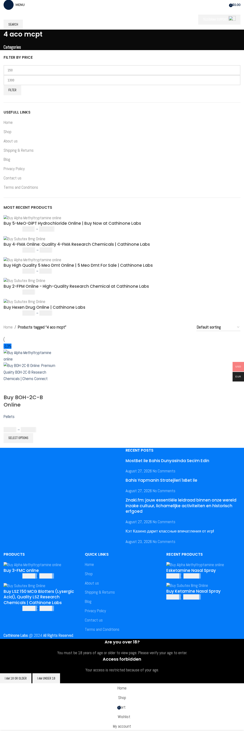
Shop (7, 131)
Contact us (12, 178)
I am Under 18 (46, 678)
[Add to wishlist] (35, 388)
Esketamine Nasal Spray (191, 570)
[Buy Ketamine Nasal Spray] (187, 585)
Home (8, 122)
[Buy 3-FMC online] (32, 564)
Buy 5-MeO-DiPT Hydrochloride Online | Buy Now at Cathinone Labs (72, 223)
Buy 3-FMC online (21, 570)
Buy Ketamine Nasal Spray (193, 591)
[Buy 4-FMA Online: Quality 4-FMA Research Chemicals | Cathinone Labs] (24, 238)
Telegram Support (215, 19)
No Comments (164, 471)
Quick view (22, 388)
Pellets (9, 416)
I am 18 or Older (16, 678)
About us (11, 141)
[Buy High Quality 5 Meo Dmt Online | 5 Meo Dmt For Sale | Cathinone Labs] (32, 259)
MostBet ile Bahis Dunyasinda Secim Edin (167, 461)
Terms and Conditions (21, 187)
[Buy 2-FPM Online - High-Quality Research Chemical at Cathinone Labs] (24, 280)
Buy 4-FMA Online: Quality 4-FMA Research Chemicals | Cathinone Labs (77, 244)
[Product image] (31, 372)
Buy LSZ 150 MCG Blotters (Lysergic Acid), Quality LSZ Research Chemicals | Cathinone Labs (39, 597)
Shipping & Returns (19, 150)
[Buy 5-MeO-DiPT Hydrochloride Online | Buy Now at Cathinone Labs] (32, 217)
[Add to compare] (9, 388)
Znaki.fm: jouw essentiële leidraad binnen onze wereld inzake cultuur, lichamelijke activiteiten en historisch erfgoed (181, 505)
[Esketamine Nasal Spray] (195, 564)
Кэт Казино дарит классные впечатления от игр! (170, 531)
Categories (12, 47)
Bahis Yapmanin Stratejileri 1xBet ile (161, 480)
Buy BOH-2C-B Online (23, 401)
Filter (12, 90)
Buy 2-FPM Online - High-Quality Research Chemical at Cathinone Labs (76, 286)
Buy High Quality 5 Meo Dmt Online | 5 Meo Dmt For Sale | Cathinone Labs (78, 265)
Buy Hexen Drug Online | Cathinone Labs (44, 307)
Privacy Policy (14, 168)
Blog (7, 159)
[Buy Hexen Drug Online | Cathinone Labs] (24, 301)
